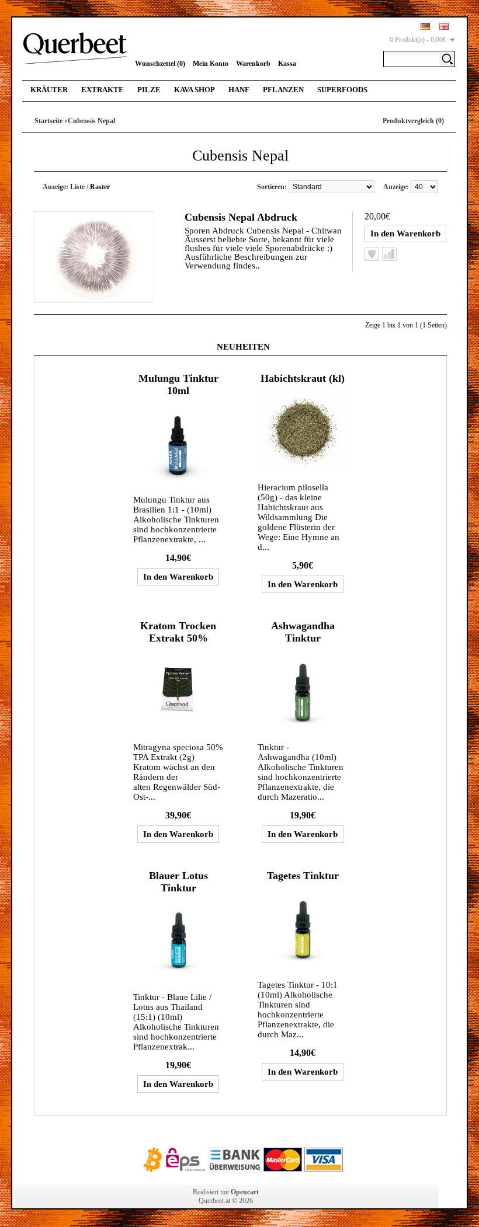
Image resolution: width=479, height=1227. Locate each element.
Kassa (287, 64)
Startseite (48, 121)
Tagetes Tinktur (303, 875)
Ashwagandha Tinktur (303, 632)
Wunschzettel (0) (160, 64)
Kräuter (49, 89)
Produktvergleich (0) (413, 121)
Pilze (149, 89)
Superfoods (342, 89)
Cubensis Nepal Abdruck (241, 217)
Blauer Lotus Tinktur (178, 882)
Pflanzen (283, 89)
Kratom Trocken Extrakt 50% (178, 632)
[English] (444, 26)
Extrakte (102, 89)
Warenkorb (253, 64)
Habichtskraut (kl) (303, 378)
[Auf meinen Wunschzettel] (372, 254)
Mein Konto (210, 64)
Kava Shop (194, 89)
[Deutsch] (425, 26)
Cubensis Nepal (91, 121)
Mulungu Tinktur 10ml (178, 384)
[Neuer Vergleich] (389, 254)
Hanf (238, 89)
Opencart (245, 1192)
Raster (100, 187)
